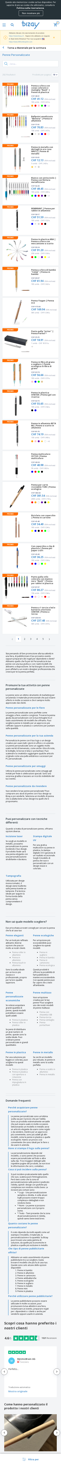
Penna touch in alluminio (19, 964)
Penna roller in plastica (19, 1023)
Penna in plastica (20, 1020)
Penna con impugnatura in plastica (19, 1082)
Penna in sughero (43, 953)
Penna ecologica (47, 965)
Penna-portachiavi (45, 1023)
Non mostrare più (31, 13)
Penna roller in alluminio (19, 953)
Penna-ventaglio (47, 1020)
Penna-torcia (45, 1017)
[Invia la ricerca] (6, 63)
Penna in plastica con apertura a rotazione (20, 1074)
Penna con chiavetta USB (46, 1013)
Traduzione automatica (19, 1387)
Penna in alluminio (16, 959)
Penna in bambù (47, 957)
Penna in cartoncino (44, 961)
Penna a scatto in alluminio (47, 1070)
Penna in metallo (47, 1074)
